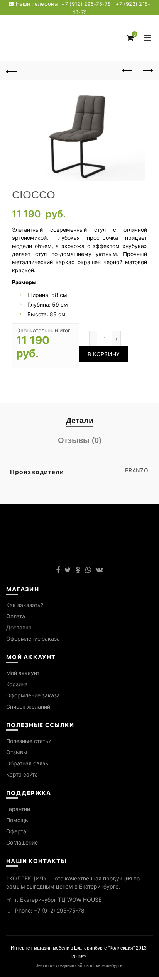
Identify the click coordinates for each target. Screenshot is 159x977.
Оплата (15, 616)
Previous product (127, 70)
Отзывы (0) (79, 440)
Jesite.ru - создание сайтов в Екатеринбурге (79, 965)
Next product (147, 70)
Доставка (19, 627)
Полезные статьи (28, 741)
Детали (79, 420)
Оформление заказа (33, 638)
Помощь (17, 820)
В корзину (104, 354)
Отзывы (16, 752)
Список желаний (28, 706)
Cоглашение (22, 842)
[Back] (12, 70)
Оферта (16, 831)
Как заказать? (24, 605)
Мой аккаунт (22, 673)
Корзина (17, 684)
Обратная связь (27, 763)
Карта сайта (22, 774)
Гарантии (18, 809)
